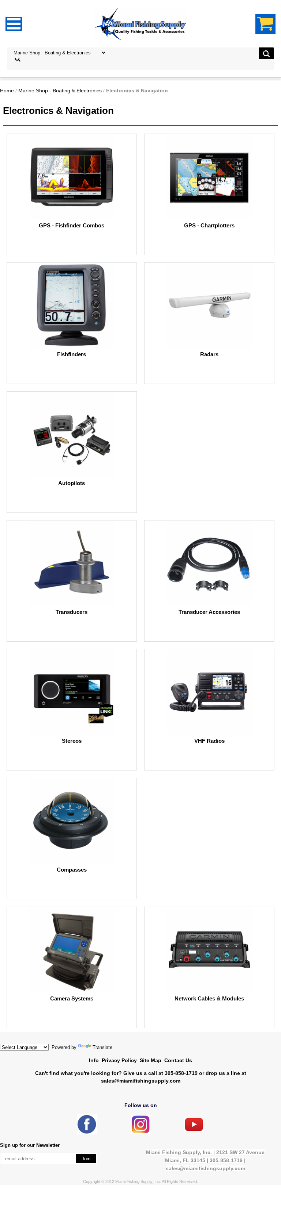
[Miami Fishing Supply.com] (194, 1130)
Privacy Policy (119, 1060)
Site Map (150, 1060)
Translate (102, 1047)
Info (94, 1060)
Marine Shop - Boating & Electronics (60, 90)
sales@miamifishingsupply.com (140, 1081)
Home (7, 90)
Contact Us (178, 1060)
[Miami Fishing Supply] (87, 1132)
